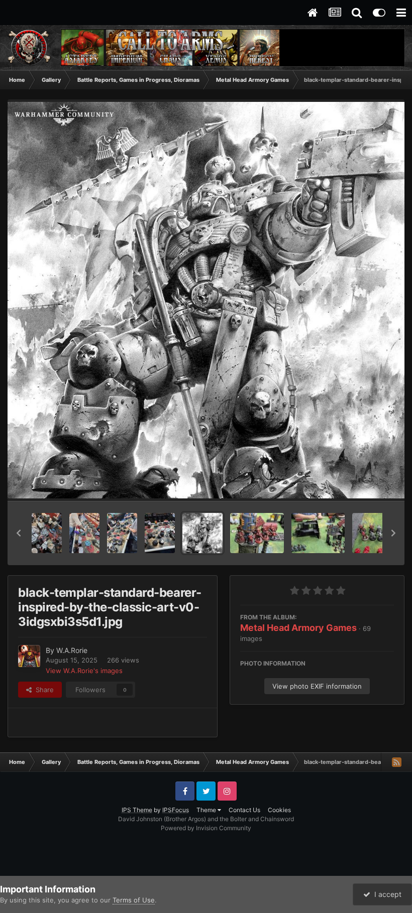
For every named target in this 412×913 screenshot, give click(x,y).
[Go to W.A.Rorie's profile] (29, 656)
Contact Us (244, 810)
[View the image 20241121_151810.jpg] (47, 533)
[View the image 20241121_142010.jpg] (84, 533)
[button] (19, 533)
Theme (207, 810)
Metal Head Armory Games (298, 627)
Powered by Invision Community (206, 828)
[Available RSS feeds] (396, 761)
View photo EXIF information (317, 686)
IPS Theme (137, 810)
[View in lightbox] (206, 300)
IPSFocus (175, 810)
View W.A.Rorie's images (84, 671)
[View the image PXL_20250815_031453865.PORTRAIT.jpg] (257, 533)
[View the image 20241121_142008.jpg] (122, 533)
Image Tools (363, 483)
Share (43, 690)
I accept (385, 894)
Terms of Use (134, 900)
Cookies (279, 810)
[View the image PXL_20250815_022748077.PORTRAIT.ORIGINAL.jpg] (318, 533)
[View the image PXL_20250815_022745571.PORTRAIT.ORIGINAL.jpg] (379, 533)
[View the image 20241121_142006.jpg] (160, 533)
